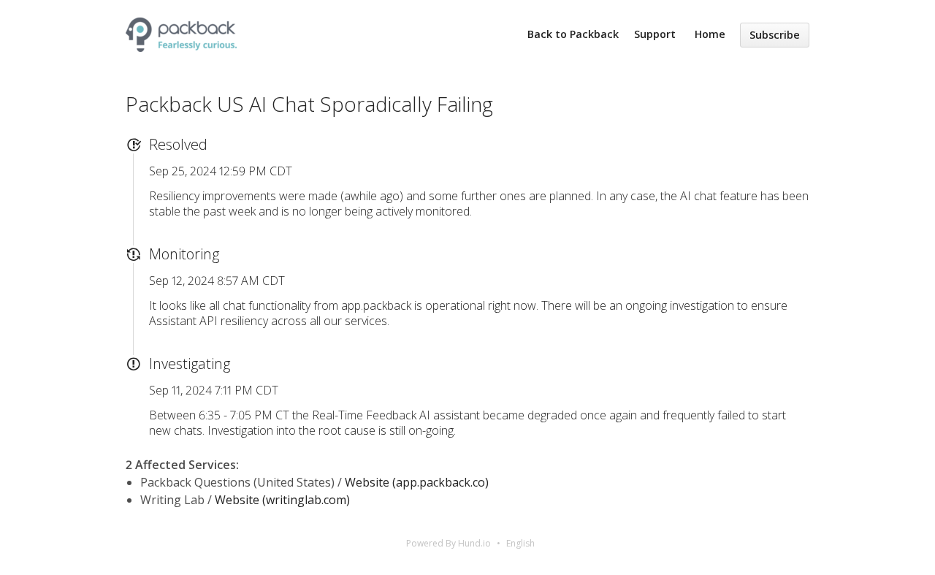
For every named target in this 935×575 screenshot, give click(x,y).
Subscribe (774, 35)
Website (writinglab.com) (282, 500)
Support (655, 34)
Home (710, 34)
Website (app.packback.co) (417, 482)
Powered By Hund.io (448, 543)
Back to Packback (573, 34)
